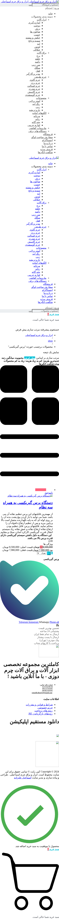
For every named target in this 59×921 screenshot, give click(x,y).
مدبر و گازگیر (33, 74)
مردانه (37, 116)
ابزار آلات (41, 19)
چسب (37, 34)
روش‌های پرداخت (43, 710)
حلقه (37, 58)
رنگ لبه (36, 104)
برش (37, 28)
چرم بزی (35, 83)
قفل (38, 71)
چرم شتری (34, 89)
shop (50, 340)
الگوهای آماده (39, 113)
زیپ (38, 107)
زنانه (37, 119)
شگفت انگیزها (45, 152)
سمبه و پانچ (34, 40)
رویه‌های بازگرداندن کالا (40, 713)
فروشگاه (48, 134)
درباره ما (48, 143)
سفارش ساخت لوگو (42, 137)
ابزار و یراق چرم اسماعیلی (39, 335)
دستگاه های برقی (37, 131)
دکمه (37, 61)
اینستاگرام (47, 140)
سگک (37, 67)
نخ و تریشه (34, 110)
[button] (52, 553)
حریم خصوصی (45, 707)
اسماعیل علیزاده (22, 777)
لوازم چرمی (34, 125)
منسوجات (41, 98)
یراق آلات (41, 52)
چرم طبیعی (40, 77)
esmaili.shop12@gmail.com (42, 693)
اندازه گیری (34, 22)
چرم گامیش (34, 92)
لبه (38, 43)
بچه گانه (36, 122)
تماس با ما (47, 146)
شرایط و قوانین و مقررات (39, 704)
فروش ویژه (46, 149)
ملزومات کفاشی (37, 128)
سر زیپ (36, 64)
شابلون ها (35, 31)
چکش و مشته (33, 37)
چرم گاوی (35, 80)
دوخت (37, 25)
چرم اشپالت (33, 86)
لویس (37, 46)
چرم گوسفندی (32, 95)
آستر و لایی (34, 101)
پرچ (38, 55)
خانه (50, 13)
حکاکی (36, 49)
